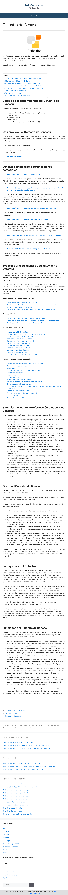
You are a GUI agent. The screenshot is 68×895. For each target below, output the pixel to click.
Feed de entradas (9, 872)
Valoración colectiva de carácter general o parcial (24, 382)
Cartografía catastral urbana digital (19, 339)
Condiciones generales (11, 844)
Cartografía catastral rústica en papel (20, 341)
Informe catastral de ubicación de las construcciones (26, 334)
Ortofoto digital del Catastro (17, 352)
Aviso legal (6, 841)
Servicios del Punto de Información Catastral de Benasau (25, 88)
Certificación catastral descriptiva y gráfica (22, 303)
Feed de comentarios (10, 875)
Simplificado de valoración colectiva (20, 384)
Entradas (6, 835)
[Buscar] (31, 885)
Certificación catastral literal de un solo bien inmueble (26, 318)
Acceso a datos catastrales (17, 375)
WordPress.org (8, 878)
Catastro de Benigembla (13, 716)
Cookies (5, 850)
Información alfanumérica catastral (19, 345)
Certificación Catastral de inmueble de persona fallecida (27, 323)
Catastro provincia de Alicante (15, 710)
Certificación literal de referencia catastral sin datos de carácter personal (33, 321)
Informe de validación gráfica (17, 332)
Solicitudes (11, 368)
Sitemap (5, 853)
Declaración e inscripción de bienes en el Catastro (25, 364)
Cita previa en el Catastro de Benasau (18, 81)
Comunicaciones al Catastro (17, 366)
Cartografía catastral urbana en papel (20, 336)
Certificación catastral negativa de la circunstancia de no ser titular (31, 309)
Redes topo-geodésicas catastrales (19, 348)
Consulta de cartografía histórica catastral (22, 354)
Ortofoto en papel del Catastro (18, 350)
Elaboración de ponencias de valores (20, 379)
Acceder (6, 869)
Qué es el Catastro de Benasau (16, 91)
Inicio (4, 829)
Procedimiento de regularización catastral (22, 393)
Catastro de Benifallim (13, 713)
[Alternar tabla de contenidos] (44, 75)
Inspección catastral (14, 395)
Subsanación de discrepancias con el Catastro (23, 370)
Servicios (6, 832)
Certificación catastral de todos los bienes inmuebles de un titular (26, 745)
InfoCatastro (34, 5)
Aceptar (37, 893)
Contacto (6, 838)
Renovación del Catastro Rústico (18, 391)
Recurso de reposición (15, 373)
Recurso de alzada (13, 377)
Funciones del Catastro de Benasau (18, 95)
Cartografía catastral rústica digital (19, 343)
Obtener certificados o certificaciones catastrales (22, 83)
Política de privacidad (10, 847)
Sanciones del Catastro (15, 397)
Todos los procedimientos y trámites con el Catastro (23, 86)
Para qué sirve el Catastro (14, 93)
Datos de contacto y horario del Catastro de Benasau (24, 78)
